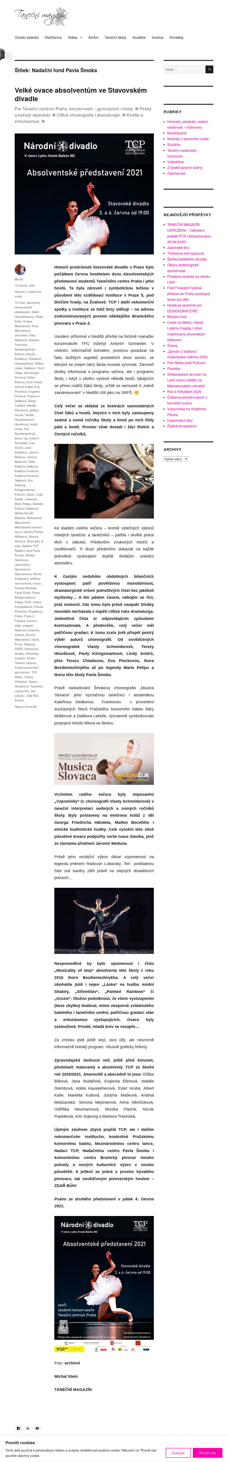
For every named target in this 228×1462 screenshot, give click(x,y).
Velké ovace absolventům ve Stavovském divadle (81, 94)
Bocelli (30, 354)
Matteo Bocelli (24, 513)
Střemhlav (32, 653)
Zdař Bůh (32, 695)
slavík (35, 639)
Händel (29, 415)
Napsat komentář (26, 706)
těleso (18, 677)
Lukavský (31, 499)
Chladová (35, 359)
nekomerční (22, 564)
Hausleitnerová (24, 419)
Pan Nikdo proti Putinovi (186, 362)
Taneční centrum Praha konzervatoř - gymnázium (27, 667)
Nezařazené (177, 132)
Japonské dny (178, 247)
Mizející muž (177, 316)
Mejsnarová (22, 522)
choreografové (24, 363)
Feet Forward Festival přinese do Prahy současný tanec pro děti (188, 293)
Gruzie (19, 415)
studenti (20, 658)
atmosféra (21, 335)
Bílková (19, 354)
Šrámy (172, 345)
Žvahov (19, 700)
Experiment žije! (180, 420)
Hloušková (21, 424)
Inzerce (157, 37)
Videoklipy (175, 161)
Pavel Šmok (23, 593)
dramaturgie (31, 373)
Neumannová (23, 574)
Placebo (173, 368)
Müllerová (21, 536)
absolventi (33, 302)
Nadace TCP (30, 546)
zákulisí (20, 695)
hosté (33, 424)
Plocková (21, 611)
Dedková (30, 368)
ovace (37, 583)
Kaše (31, 461)
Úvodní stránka (27, 37)
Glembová (21, 410)
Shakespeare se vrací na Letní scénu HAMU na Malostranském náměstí (186, 380)
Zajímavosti (176, 173)
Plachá (38, 607)
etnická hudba (24, 387)
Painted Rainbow (25, 588)
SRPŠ (19, 649)
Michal (19, 279)
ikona (18, 438)
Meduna (20, 518)
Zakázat (178, 1453)
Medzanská (34, 518)
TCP (34, 672)
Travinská (36, 686)
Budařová (21, 359)
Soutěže (139, 37)
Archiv (93, 37)
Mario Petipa (23, 504)
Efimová (20, 377)
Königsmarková (25, 490)
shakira (19, 635)
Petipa (19, 602)
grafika (34, 410)
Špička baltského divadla (187, 259)
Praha (18, 616)
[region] (114, 1449)
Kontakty (176, 37)
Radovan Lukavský (27, 630)
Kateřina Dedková (26, 466)
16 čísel (20, 302)
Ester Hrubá (34, 382)
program (28, 625)
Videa (72, 37)
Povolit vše (207, 1453)
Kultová (19, 494)
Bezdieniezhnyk (25, 349)
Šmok (18, 644)
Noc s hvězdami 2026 (184, 391)
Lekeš (30, 494)
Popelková (35, 611)
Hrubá (18, 429)
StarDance (53, 37)
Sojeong (29, 644)
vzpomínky (22, 691)
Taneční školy (115, 37)
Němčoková (22, 569)
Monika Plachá (33, 532)
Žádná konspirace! (182, 426)
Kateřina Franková (26, 471)
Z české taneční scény (184, 167)
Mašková (32, 508)
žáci (33, 691)
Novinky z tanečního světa (188, 138)
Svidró (31, 658)
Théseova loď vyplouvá (185, 253)
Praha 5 (29, 616)
